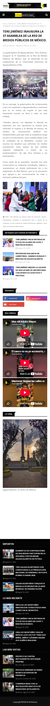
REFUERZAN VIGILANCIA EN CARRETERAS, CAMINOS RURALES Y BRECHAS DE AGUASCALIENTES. (31, 256)
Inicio (5, 24)
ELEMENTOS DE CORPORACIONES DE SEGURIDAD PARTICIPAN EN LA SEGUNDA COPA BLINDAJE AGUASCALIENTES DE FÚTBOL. (30, 554)
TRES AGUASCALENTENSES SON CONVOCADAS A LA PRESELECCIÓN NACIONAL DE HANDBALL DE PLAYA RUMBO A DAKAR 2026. (31, 571)
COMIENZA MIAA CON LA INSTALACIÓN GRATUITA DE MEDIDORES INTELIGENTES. (28, 686)
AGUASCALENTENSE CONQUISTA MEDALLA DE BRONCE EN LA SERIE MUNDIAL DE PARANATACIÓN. (30, 586)
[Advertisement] (26, 514)
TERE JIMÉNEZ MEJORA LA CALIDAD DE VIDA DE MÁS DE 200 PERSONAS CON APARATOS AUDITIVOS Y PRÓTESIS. (31, 271)
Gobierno (12, 24)
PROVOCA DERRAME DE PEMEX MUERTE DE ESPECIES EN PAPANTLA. (29, 673)
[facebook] (13, 298)
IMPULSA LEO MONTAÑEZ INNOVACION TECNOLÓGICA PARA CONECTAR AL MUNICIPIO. (31, 608)
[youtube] (13, 304)
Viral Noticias (10, 45)
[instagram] (36, 298)
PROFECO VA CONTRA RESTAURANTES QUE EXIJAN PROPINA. (28, 659)
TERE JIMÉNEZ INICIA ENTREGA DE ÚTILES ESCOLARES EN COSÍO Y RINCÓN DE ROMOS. (30, 242)
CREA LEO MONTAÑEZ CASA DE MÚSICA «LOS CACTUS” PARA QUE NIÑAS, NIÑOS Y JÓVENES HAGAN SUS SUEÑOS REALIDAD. (31, 636)
